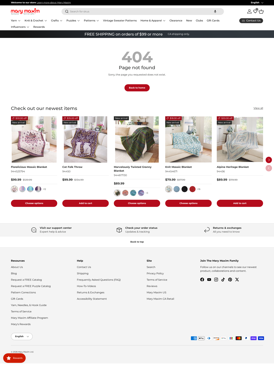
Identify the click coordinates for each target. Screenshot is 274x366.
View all (258, 108)
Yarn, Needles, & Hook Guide (29, 305)
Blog (14, 273)
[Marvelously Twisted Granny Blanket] (137, 139)
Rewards (39, 26)
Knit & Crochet (34, 20)
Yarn (14, 20)
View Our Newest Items (46, 2)
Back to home (137, 87)
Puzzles (71, 20)
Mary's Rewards (21, 324)
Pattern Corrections (23, 292)
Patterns (89, 20)
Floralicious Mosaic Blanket (29, 166)
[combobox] (143, 11)
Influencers (18, 26)
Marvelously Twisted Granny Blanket (133, 168)
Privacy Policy (155, 273)
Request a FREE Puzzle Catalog (31, 286)
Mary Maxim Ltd (25, 352)
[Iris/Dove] (38, 189)
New (189, 20)
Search (151, 267)
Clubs (199, 20)
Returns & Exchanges (90, 292)
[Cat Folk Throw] (85, 139)
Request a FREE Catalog (26, 279)
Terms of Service (21, 311)
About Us (17, 267)
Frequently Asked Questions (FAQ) (99, 279)
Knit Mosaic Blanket (178, 166)
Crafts (55, 20)
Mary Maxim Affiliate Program (29, 317)
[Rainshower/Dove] (30, 189)
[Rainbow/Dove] (22, 189)
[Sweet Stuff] (125, 193)
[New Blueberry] (141, 193)
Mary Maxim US (156, 292)
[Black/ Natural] (184, 189)
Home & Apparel (151, 20)
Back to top (137, 241)
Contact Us (84, 267)
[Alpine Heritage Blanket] (240, 139)
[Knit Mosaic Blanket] (188, 139)
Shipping (82, 273)
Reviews (152, 286)
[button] (215, 11)
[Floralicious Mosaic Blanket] (34, 139)
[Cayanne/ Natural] (192, 189)
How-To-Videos (86, 286)
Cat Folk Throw (72, 166)
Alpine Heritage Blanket (233, 166)
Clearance (176, 20)
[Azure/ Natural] (176, 189)
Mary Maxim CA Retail (160, 298)
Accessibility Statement (92, 298)
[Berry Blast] (133, 193)
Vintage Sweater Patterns (120, 20)
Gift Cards (213, 20)
